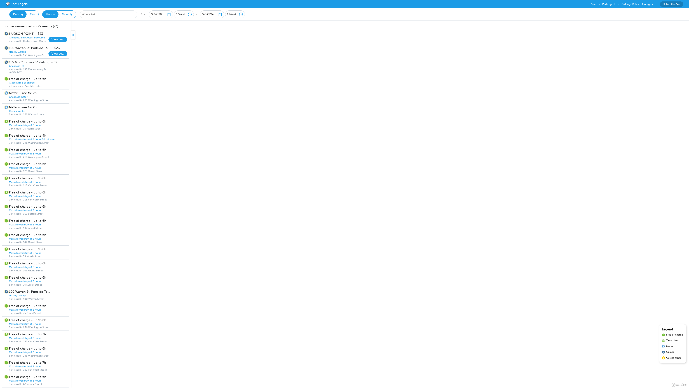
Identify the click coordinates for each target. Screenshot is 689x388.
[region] (344, 204)
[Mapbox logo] (679, 385)
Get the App (673, 4)
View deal (57, 39)
